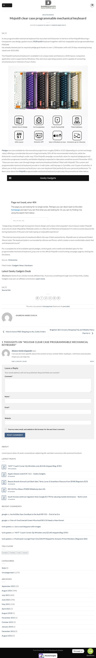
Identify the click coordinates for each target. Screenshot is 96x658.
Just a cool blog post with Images (27, 526)
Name (7, 396)
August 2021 (7, 590)
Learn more (40, 279)
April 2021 (6, 609)
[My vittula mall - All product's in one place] (48, 5)
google (4, 514)
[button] (7, 5)
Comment (9, 376)
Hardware (28, 265)
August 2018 (7, 613)
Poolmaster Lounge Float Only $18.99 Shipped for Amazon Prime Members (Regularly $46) (50, 539)
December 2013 (8, 631)
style (19, 553)
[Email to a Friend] (50, 298)
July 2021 (6, 595)
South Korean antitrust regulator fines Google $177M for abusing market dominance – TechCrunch (47, 497)
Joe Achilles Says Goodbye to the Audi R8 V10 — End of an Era (35, 514)
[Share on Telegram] (59, 298)
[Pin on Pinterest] (54, 298)
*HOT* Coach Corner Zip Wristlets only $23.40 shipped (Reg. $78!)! (35, 466)
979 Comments (15, 468)
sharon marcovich (59, 25)
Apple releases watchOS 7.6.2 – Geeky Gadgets (27, 474)
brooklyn (5, 553)
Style (4, 568)
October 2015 (7, 622)
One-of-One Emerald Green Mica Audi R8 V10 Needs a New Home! (37, 520)
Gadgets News (18, 265)
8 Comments (14, 476)
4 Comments (14, 484)
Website (8, 418)
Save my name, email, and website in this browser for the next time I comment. (36, 429)
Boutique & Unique (56, 650)
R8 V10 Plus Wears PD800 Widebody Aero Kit (26, 489)
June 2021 (6, 600)
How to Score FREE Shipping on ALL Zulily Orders (26, 332)
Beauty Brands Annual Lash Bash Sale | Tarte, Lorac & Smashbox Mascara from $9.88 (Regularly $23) (48, 481)
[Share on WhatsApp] (37, 298)
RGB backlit (38, 41)
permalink (66, 306)
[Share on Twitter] (46, 298)
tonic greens (7, 526)
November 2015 (8, 618)
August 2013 (7, 636)
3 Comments (15, 499)
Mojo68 (22, 171)
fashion (12, 553)
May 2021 (6, 604)
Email (7, 407)
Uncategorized (48, 15)
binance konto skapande (22, 351)
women (25, 553)
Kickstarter (12, 260)
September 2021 (8, 586)
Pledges (5, 150)
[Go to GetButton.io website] (90, 655)
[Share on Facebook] (42, 298)
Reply (92, 361)
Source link (6, 290)
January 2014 (7, 627)
